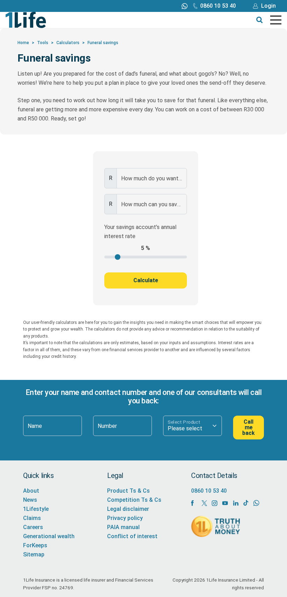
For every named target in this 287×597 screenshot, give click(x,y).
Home (23, 42)
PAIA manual (123, 527)
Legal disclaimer (128, 509)
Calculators (67, 42)
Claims (32, 518)
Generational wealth (49, 536)
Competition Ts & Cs (134, 500)
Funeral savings (103, 42)
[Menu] (275, 20)
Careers (33, 527)
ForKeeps (35, 545)
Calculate (145, 280)
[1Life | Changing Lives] (26, 19)
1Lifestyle (36, 509)
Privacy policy (125, 518)
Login (268, 5)
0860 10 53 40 (218, 5)
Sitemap (33, 554)
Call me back (248, 427)
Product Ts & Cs (128, 490)
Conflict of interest (132, 536)
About (31, 490)
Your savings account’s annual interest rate (140, 232)
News (30, 500)
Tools (42, 42)
